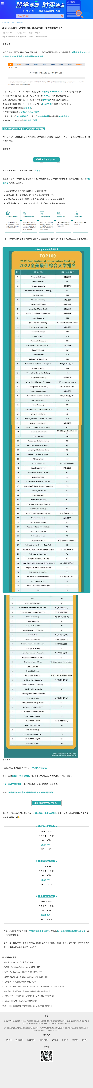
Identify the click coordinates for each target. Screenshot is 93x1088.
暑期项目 (84, 1040)
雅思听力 (75, 1040)
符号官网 (9, 1040)
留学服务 (55, 1040)
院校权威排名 (43, 1040)
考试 (13, 22)
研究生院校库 (31, 1040)
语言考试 (20, 22)
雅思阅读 (65, 1040)
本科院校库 (19, 1040)
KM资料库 (5, 22)
